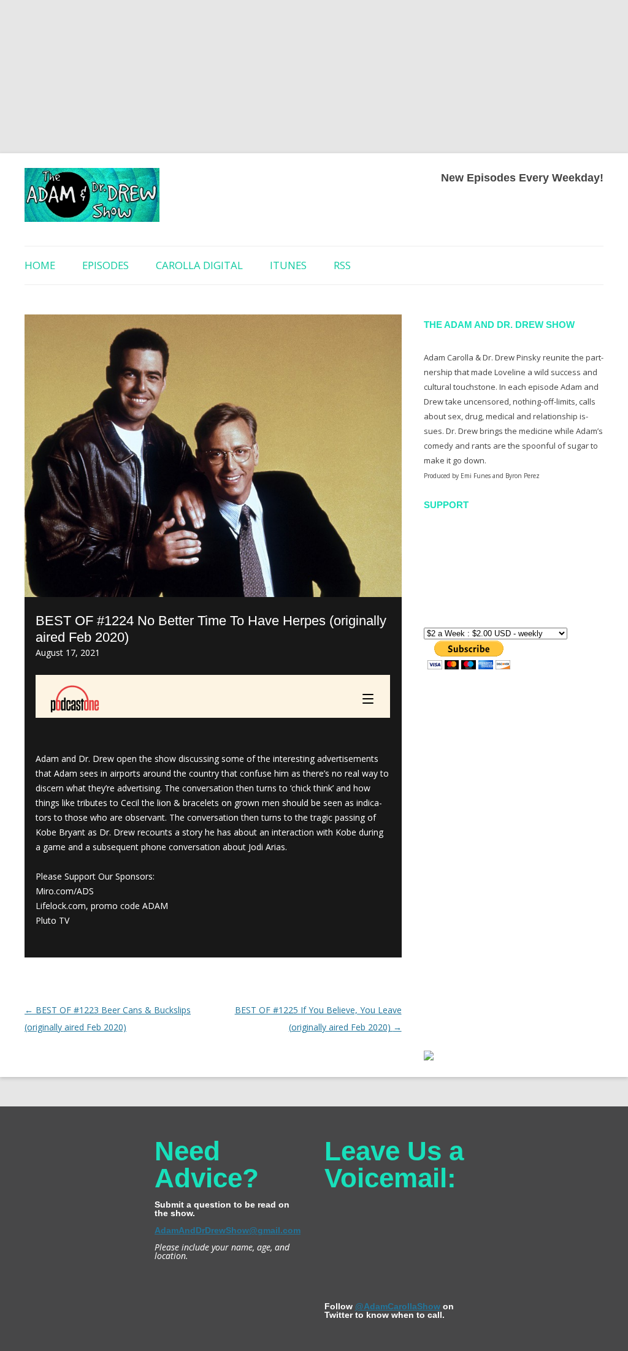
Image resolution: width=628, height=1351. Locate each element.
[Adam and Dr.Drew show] (92, 199)
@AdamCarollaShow (397, 1306)
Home (40, 265)
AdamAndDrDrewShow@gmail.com (228, 1230)
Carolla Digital (199, 265)
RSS (342, 265)
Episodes (105, 265)
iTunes (288, 265)
